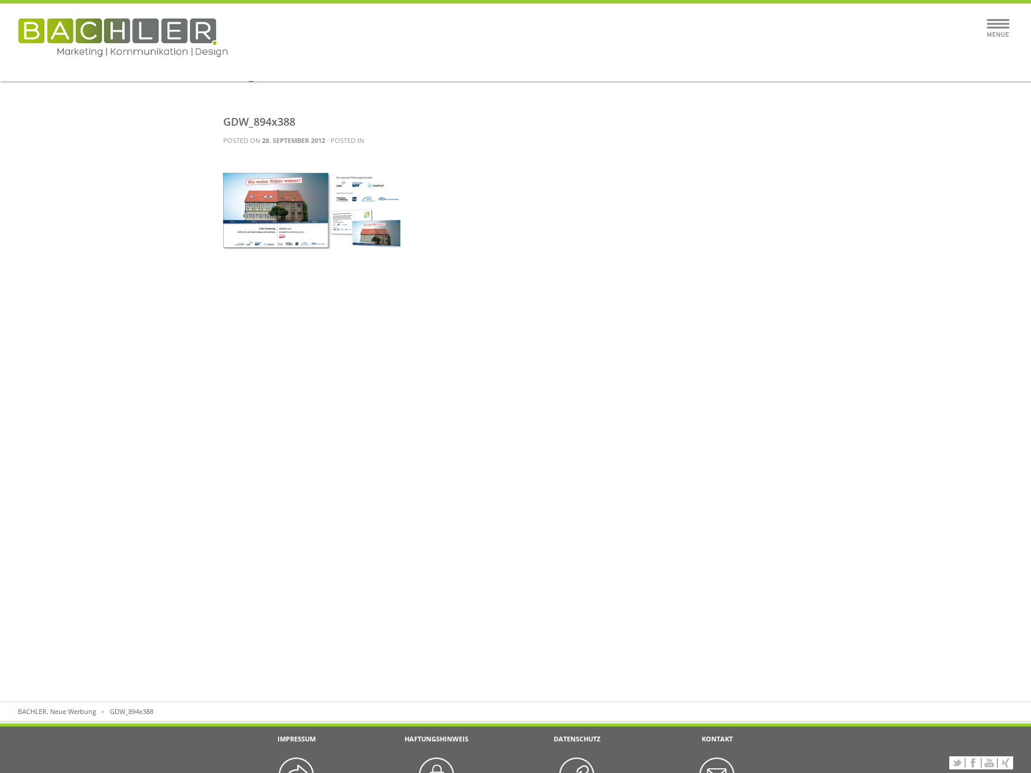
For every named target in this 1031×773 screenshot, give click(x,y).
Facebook (973, 763)
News (657, 67)
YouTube (989, 763)
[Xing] (1005, 763)
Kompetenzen (515, 67)
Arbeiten (437, 67)
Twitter (957, 763)
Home (373, 67)
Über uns (594, 67)
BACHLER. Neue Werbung (57, 711)
